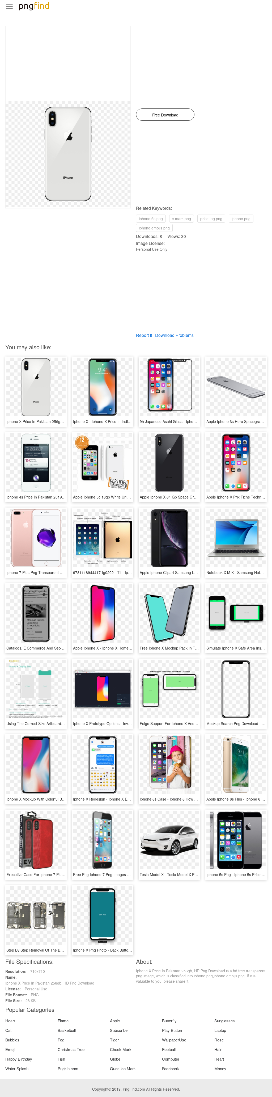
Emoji (10, 1049)
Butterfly (169, 1020)
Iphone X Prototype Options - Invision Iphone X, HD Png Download (129, 723)
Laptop (220, 1030)
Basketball (67, 1030)
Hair (218, 1049)
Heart (10, 1020)
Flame (63, 1020)
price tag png (211, 218)
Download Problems (174, 335)
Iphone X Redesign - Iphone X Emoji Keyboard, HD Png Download (128, 799)
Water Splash (16, 1068)
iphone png (241, 218)
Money (220, 1068)
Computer (170, 1059)
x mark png (181, 218)
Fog (61, 1039)
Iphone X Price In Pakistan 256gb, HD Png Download (50, 421)
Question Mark (123, 1068)
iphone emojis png (154, 228)
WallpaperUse (174, 1039)
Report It (144, 335)
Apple (115, 1020)
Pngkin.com (68, 1068)
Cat (8, 1030)
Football (169, 1049)
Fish (61, 1059)
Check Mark (120, 1049)
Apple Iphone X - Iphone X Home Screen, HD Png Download (124, 648)
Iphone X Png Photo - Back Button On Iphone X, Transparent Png (128, 950)
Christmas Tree (71, 1049)
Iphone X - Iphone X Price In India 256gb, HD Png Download (124, 421)
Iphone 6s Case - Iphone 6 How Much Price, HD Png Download (193, 799)
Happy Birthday (18, 1059)
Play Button (172, 1030)
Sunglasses (224, 1020)
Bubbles (12, 1039)
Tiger (114, 1039)
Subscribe (119, 1030)
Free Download (165, 115)
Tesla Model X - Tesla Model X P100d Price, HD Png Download (192, 874)
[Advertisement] (68, 63)
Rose (219, 1039)
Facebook (170, 1068)
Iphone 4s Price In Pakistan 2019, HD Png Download (50, 497)
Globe (115, 1059)
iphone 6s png (151, 218)
